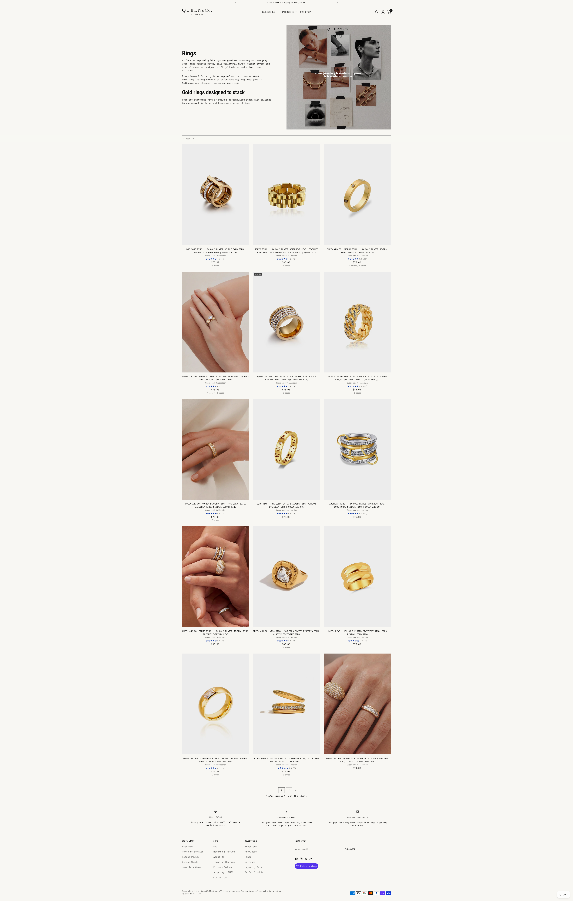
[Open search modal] (377, 12)
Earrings (250, 861)
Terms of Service (192, 851)
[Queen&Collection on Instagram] (301, 859)
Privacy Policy (222, 867)
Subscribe (350, 849)
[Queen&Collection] (197, 12)
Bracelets (251, 846)
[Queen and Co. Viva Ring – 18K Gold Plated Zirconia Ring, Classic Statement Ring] (286, 576)
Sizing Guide (190, 861)
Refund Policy (190, 856)
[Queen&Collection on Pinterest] (306, 859)
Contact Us (220, 877)
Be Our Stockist (255, 872)
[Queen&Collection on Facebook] (296, 859)
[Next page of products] (295, 790)
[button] (59, 873)
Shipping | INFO (223, 872)
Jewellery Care (191, 867)
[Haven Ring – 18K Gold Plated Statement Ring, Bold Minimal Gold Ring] (357, 576)
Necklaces (251, 851)
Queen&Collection (209, 891)
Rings (248, 856)
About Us (218, 856)
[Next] (337, 2)
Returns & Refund (224, 851)
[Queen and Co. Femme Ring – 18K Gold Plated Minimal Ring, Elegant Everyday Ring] (215, 576)
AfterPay (187, 846)
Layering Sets (253, 867)
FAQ (215, 846)
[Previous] (236, 2)
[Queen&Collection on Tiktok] (311, 859)
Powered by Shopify (191, 894)
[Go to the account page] (383, 12)
